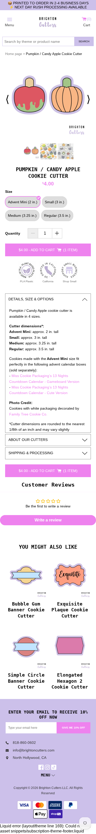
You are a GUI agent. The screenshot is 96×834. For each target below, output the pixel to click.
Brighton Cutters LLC (53, 788)
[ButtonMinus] (33, 233)
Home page (13, 54)
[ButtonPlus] (57, 233)
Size (8, 192)
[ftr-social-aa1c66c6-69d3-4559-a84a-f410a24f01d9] (41, 767)
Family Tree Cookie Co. (28, 414)
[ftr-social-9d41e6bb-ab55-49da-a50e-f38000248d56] (54, 767)
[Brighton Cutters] (48, 21)
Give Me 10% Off (73, 727)
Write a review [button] (48, 520)
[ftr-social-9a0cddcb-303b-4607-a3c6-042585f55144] (48, 767)
